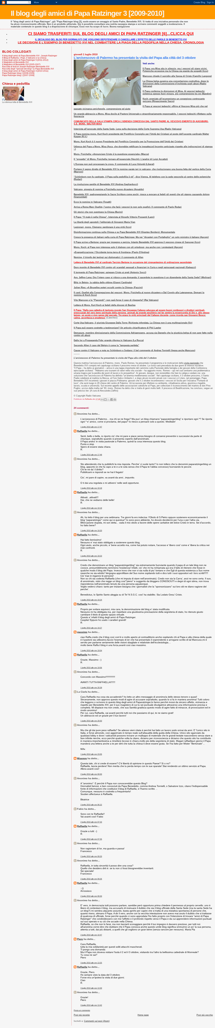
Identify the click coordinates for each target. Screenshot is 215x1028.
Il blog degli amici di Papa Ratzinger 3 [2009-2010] (87, 13)
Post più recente (82, 1015)
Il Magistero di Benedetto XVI (15, 62)
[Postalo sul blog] (105, 399)
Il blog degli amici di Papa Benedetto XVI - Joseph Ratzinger (29, 56)
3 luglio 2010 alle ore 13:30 (91, 988)
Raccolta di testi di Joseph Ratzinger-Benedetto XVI (25, 66)
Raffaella (82, 431)
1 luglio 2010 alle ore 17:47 (91, 427)
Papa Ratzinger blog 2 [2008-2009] (18, 73)
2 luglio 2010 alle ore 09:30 (91, 896)
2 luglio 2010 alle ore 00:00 (91, 774)
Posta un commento (82, 1010)
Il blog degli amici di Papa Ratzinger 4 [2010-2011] (25, 71)
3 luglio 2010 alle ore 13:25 (91, 963)
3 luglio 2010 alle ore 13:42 (91, 1005)
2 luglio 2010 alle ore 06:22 (91, 805)
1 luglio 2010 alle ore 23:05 (91, 754)
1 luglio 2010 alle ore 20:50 (91, 721)
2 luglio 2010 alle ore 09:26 (91, 879)
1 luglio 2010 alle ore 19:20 (91, 531)
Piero (80, 939)
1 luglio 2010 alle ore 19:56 (91, 668)
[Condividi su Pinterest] (115, 399)
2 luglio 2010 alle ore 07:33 (91, 822)
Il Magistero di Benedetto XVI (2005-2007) (21, 64)
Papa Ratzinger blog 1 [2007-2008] (18, 75)
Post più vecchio (205, 1015)
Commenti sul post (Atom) (97, 1021)
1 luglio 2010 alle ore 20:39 (91, 688)
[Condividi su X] (108, 399)
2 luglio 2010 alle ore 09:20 (91, 856)
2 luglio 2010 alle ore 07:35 (91, 839)
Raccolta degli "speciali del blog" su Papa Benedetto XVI (28, 69)
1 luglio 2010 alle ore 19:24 (91, 600)
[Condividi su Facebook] (111, 399)
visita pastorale (192, 363)
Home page (143, 1015)
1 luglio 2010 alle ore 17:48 (91, 455)
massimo (82, 632)
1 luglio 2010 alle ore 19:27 (91, 628)
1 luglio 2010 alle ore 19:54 (91, 650)
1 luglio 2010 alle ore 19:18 (91, 488)
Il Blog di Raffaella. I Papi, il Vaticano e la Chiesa (24, 58)
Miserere (82, 758)
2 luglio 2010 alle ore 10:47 (91, 935)
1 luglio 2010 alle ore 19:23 (91, 556)
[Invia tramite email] (102, 399)
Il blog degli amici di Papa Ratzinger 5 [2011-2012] (25, 60)
